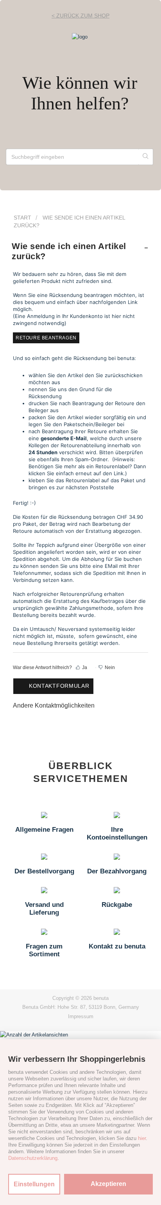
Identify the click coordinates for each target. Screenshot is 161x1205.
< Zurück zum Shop (80, 15)
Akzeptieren (108, 1183)
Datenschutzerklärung (32, 1158)
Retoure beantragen (46, 338)
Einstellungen (34, 1184)
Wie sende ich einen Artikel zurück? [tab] (69, 251)
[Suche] (145, 157)
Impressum (80, 1016)
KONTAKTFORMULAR (59, 686)
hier (142, 1138)
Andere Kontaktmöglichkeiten (54, 705)
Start (22, 217)
